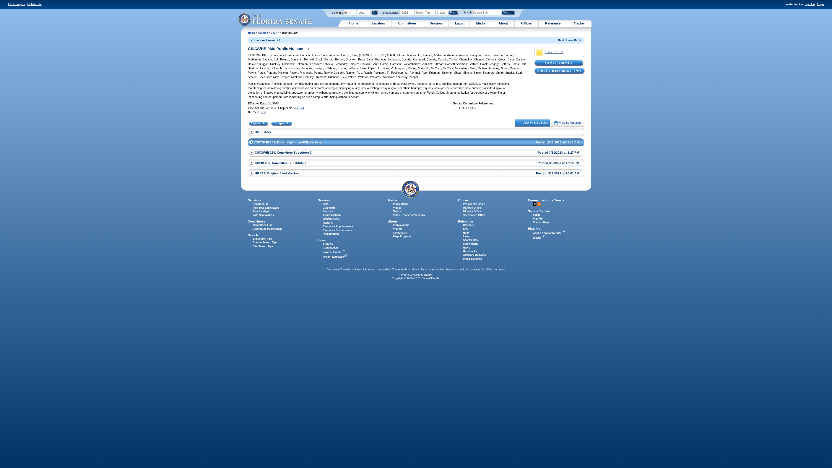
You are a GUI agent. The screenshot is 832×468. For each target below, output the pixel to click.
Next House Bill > (569, 40)
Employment (401, 225)
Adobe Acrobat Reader (547, 233)
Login (820, 4)
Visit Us (398, 229)
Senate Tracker (539, 211)
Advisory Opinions (474, 255)
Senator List (260, 204)
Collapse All (282, 123)
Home (353, 23)
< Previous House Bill (265, 40)
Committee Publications (267, 229)
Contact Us (400, 232)
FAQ (465, 229)
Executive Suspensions (337, 230)
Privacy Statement (409, 274)
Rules (466, 247)
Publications (400, 204)
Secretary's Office (474, 215)
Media (480, 23)
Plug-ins (534, 228)
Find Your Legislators (266, 207)
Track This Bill (554, 52)
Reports (328, 222)
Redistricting (331, 234)
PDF (263, 112)
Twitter (534, 204)
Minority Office (472, 211)
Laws (459, 23)
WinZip (537, 238)
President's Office (474, 204)
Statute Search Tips (265, 242)
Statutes (328, 243)
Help (466, 232)
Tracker (579, 23)
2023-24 (299, 108)
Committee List (262, 225)
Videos (397, 207)
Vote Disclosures (263, 215)
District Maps (261, 211)
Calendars (329, 207)
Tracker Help (541, 222)
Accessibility (425, 274)
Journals (328, 211)
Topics (397, 211)
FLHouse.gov (16, 4)
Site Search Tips (263, 246)
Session (436, 23)
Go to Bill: (337, 12)
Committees (407, 23)
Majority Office (472, 207)
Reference (553, 23)
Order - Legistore (333, 256)
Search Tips (470, 240)
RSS (539, 204)
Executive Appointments (338, 226)
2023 (274, 32)
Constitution (330, 247)
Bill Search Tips (262, 238)
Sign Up (810, 4)
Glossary (468, 225)
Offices (526, 23)
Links (466, 236)
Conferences (331, 219)
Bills (325, 204)
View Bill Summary (558, 62)
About (503, 23)
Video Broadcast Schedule (409, 215)
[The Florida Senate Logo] (275, 19)
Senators (378, 23)
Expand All (258, 123)
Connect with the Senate (546, 200)
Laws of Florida (332, 252)
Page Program (402, 236)
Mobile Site (34, 4)
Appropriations (332, 215)
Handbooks (470, 251)
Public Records (472, 259)
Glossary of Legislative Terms (559, 70)
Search (467, 12)
